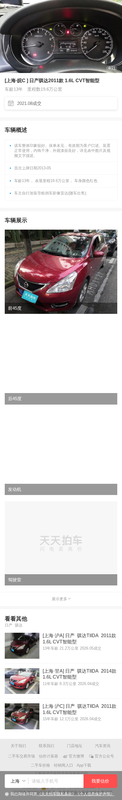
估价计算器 (48, 756)
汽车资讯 (102, 746)
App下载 (84, 765)
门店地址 (74, 746)
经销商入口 (63, 765)
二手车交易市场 (21, 756)
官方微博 (76, 756)
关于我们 (18, 746)
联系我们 (46, 746)
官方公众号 (104, 756)
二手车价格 (40, 765)
